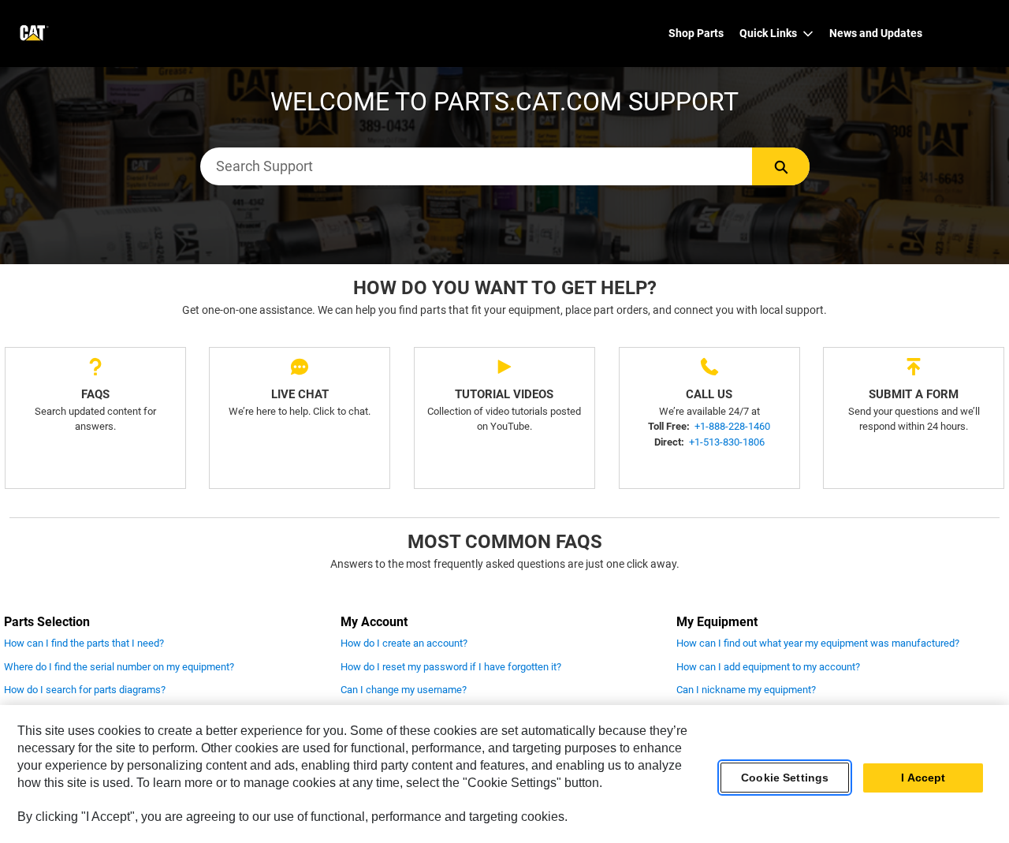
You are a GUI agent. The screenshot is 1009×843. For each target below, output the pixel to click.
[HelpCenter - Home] (33, 33)
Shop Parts (696, 33)
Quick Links (768, 33)
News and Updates (875, 33)
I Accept (923, 777)
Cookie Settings (784, 777)
